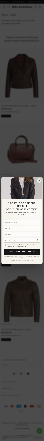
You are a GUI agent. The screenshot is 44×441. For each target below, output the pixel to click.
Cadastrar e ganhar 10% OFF (22, 251)
